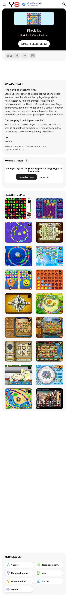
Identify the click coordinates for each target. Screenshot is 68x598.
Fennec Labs (40, 146)
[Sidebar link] (4, 4)
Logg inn (44, 177)
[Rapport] (24, 55)
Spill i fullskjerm (34, 43)
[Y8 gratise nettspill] (14, 4)
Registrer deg (26, 177)
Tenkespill (19, 146)
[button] (8, 141)
